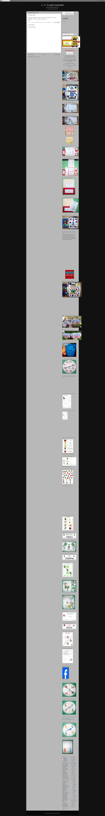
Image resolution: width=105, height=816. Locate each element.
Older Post (57, 54)
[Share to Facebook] (58, 22)
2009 (73, 806)
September (74, 773)
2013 (73, 760)
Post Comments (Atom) (37, 56)
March (74, 800)
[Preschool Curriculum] (65, 678)
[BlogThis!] (56, 22)
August (74, 775)
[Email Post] (53, 22)
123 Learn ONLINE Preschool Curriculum (65, 759)
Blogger (58, 813)
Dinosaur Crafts (73, 787)
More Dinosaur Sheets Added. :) (74, 790)
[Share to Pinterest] (59, 22)
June (73, 778)
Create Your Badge (64, 679)
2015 (73, 757)
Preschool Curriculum (65, 666)
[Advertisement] (69, 306)
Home (44, 54)
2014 (73, 759)
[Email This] (55, 22)
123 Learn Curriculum (66, 718)
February (74, 801)
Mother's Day (73, 793)
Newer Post (31, 54)
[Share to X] (57, 22)
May (73, 779)
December (74, 766)
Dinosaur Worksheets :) (74, 796)
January (74, 804)
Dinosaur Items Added (73, 782)
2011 (73, 763)
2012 (73, 762)
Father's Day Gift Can (74, 785)
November (74, 768)
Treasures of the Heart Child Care (68, 719)
